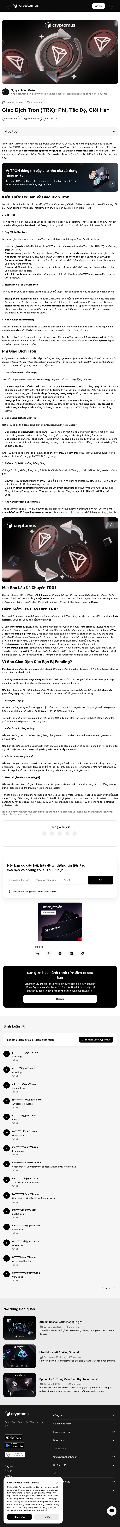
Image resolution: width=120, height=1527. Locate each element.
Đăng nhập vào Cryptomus (96, 1039)
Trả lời (15, 1060)
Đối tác (46, 1516)
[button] (60, 131)
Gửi (100, 880)
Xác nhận (19, 1516)
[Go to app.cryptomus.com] (25, 5)
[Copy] (82, 953)
